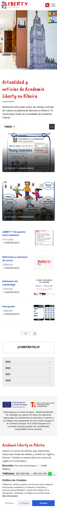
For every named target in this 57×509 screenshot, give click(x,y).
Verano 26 (10, 163)
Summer (10, 212)
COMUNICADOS (26, 168)
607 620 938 (22, 473)
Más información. (10, 496)
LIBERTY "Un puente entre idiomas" (14, 233)
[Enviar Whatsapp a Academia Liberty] (50, 473)
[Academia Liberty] (14, 5)
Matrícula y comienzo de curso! (15, 258)
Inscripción (8, 306)
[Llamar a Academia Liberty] (47, 5)
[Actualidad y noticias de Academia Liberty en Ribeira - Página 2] (34, 333)
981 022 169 (39, 473)
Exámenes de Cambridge (10, 283)
